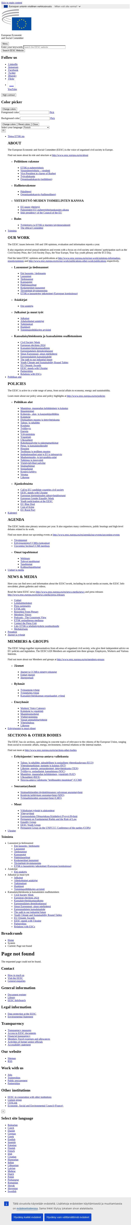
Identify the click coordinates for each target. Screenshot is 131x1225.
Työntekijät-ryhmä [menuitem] (29, 692)
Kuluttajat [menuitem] (25, 417)
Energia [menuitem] (24, 431)
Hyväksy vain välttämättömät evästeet (68, 1217)
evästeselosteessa (27, 1208)
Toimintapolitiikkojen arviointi (29, 889)
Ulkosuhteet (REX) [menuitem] (30, 777)
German (12, 1133)
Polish (11, 1177)
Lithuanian (13, 1165)
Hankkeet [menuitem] (25, 327)
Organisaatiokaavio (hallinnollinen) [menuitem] (38, 194)
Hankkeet (19, 886)
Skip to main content (11, 2)
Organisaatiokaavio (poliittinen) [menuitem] (36, 179)
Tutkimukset (20, 883)
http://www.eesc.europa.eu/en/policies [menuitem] (86, 396)
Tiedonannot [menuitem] (26, 279)
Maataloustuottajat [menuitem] (29, 714)
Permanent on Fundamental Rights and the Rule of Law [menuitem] (48, 819)
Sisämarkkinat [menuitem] (27, 466)
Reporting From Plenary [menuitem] (26, 611)
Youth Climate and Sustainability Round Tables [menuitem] (44, 362)
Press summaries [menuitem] (22, 606)
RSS (10, 1061)
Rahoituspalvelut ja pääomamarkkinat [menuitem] (39, 442)
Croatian (12, 1156)
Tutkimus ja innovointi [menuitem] (31, 460)
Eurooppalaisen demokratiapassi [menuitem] (36, 351)
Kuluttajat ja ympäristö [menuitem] (31, 711)
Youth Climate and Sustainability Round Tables (38, 915)
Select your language (11, 127)
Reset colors (24, 124)
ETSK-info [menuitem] (19, 608)
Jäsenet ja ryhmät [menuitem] (16, 634)
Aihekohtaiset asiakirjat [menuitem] (32, 321)
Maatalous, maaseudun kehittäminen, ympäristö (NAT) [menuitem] (48, 774)
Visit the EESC (15, 978)
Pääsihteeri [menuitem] (25, 191)
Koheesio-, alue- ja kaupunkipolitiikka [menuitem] (39, 414)
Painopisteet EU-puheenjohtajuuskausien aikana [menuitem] (44, 209)
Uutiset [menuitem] (17, 600)
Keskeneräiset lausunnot (26, 860)
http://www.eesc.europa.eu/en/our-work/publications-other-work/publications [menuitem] (67, 261)
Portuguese (13, 1179)
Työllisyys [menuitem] (25, 428)
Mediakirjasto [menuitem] (21, 629)
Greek (11, 1136)
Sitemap (12, 1058)
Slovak (11, 1185)
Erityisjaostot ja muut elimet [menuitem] (22, 728)
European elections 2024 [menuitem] (32, 345)
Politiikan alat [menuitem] (14, 377)
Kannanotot (20, 854)
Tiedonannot (20, 851)
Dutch (11, 1174)
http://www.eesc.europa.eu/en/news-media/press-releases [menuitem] (36, 594)
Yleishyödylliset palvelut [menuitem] (32, 463)
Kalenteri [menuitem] (12, 512)
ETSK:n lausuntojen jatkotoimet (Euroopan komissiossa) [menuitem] (49, 293)
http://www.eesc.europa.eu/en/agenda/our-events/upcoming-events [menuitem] (86, 534)
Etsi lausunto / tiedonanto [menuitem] (33, 273)
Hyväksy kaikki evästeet (27, 1217)
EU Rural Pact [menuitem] (27, 510)
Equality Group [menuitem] (28, 822)
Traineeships (14, 1077)
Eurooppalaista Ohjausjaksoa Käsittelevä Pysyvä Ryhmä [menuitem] (48, 816)
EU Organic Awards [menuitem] (30, 365)
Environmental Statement (20, 1016)
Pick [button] (52, 112)
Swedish (12, 1191)
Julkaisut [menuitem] (24, 318)
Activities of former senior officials (25, 1041)
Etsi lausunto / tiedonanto (26, 846)
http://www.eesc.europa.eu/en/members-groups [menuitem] (80, 659)
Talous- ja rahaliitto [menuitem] (30, 422)
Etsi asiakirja (20, 871)
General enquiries (16, 981)
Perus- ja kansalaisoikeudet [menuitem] (34, 445)
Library (11, 997)
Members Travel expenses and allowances (29, 1039)
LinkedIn (13, 64)
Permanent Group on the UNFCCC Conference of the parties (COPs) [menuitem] (55, 827)
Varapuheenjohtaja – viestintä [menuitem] (35, 170)
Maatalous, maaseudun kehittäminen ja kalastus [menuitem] (44, 408)
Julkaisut (18, 877)
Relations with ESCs (24, 926)
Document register (17, 994)
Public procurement (17, 1080)
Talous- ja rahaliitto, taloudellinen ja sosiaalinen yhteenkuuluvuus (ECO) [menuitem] (56, 762)
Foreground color (10, 112)
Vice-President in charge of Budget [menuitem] (38, 173)
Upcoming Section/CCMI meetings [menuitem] (32, 546)
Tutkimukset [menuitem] (26, 324)
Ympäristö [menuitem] (25, 437)
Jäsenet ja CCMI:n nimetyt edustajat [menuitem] (38, 672)
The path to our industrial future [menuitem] (36, 359)
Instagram (13, 67)
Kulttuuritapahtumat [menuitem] (30, 567)
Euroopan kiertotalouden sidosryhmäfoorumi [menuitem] (43, 495)
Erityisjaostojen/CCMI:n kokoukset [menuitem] (32, 543)
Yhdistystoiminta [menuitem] (29, 717)
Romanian (13, 1182)
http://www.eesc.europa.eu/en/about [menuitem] (70, 155)
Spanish (12, 1142)
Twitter (11, 73)
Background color (10, 118)
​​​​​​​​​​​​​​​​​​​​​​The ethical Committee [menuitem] (31, 227)
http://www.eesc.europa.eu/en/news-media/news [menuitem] (60, 591)
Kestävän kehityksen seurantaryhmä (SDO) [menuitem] (42, 795)
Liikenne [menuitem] (24, 477)
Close (35, 124)
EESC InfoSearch (17, 1000)
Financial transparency (19, 1036)
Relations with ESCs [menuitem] (30, 374)
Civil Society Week (24, 894)
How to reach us (16, 975)
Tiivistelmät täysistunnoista (27, 863)
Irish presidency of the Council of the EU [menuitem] (41, 212)
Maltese (11, 1171)
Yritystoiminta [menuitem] (27, 434)
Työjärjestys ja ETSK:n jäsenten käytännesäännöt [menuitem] (45, 225)
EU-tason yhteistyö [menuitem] (30, 207)
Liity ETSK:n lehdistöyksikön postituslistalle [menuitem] (36, 626)
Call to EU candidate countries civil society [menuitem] (42, 489)
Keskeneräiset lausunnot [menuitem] (32, 287)
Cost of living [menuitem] (27, 507)
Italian (11, 1162)
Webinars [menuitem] (25, 558)
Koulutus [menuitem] (25, 425)
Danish (11, 1130)
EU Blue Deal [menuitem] (27, 504)
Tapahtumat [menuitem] (26, 564)
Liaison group (15, 1100)
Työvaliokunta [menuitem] (27, 176)
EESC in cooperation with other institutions (29, 1097)
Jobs (10, 1074)
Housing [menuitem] (24, 448)
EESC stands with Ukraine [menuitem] (34, 368)
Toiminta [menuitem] (12, 230)
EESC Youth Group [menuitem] (30, 825)
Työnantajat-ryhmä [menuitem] (29, 690)
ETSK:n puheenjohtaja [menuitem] (32, 167)
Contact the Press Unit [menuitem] (25, 623)
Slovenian (13, 1188)
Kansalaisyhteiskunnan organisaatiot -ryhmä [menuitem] (42, 695)
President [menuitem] (12, 632)
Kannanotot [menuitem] (26, 282)
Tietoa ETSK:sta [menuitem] (16, 136)
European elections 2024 (26, 897)
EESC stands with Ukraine (27, 920)
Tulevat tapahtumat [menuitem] (30, 561)
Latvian (11, 1168)
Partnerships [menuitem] (26, 371)
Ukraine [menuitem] (12, 830)
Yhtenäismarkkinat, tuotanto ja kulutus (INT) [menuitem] (43, 765)
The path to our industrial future (30, 912)
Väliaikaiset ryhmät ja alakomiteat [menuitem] (37, 810)
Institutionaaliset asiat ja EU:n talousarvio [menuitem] (41, 454)
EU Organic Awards (24, 918)
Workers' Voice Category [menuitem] (33, 708)
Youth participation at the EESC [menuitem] (36, 501)
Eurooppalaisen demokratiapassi (30, 903)
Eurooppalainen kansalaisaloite (29, 909)
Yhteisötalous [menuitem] (27, 722)
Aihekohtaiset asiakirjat (26, 880)
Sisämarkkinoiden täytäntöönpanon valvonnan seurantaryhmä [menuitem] (51, 792)
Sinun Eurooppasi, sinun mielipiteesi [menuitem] (38, 353)
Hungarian (13, 1159)
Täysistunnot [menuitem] (20, 540)
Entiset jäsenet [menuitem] (27, 674)
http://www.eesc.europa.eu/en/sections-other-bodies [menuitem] (51, 750)
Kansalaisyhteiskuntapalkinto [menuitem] (35, 348)
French (11, 1151)
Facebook (13, 70)
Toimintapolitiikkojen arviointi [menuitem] (35, 329)
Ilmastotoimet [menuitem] (27, 411)
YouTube (12, 89)
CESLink (12, 1102)
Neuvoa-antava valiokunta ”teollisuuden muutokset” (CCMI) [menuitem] (51, 780)
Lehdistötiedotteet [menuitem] (23, 603)
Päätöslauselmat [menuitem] (28, 284)
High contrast (9, 95)
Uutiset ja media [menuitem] (16, 570)
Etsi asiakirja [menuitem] (26, 306)
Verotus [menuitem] (24, 474)
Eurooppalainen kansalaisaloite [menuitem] (36, 356)
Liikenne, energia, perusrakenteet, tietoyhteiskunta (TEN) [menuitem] (49, 768)
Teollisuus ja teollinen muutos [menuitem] (35, 451)
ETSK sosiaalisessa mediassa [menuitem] (28, 620)
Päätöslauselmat (22, 857)
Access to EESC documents (22, 1033)
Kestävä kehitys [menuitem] (28, 471)
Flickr (11, 78)
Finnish (11, 1148)
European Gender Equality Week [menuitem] (37, 498)
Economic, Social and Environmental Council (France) (36, 1105)
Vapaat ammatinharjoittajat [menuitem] (33, 719)
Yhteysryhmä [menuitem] (27, 813)
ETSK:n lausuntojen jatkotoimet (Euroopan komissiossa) (42, 866)
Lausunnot (19, 848)
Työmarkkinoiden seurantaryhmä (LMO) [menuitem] (41, 798)
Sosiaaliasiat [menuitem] (26, 468)
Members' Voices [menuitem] (22, 614)
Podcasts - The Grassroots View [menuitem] (30, 617)
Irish (10, 1153)
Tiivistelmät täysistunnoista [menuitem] (33, 290)
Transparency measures (19, 1030)
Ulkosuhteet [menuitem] (26, 440)
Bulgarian (13, 1125)
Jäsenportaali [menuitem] (26, 677)
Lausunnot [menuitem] (25, 276)
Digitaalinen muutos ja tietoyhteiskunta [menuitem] (40, 419)
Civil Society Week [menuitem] (30, 342)
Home (11, 940)
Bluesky (12, 75)
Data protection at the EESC (22, 1013)
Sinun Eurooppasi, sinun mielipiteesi (32, 906)
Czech (11, 1128)
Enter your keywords (12, 47)
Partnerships (20, 923)
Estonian (12, 1145)
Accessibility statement (19, 1044)
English (11, 1139)
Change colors (9, 109)
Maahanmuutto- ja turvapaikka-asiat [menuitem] (38, 457)
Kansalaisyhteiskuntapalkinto (28, 900)
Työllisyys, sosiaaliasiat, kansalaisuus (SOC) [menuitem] (42, 771)
